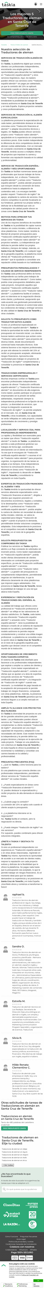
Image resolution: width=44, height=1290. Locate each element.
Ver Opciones (36, 1285)
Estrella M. (18, 1001)
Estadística (9, 1286)
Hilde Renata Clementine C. (21, 1066)
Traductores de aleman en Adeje (14, 1149)
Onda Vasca (32, 1224)
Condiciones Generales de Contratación (21, 1244)
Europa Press (32, 1205)
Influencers (23, 1250)
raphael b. (18, 894)
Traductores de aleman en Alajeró (15, 1155)
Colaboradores (11, 1250)
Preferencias (23, 1284)
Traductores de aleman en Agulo (14, 1152)
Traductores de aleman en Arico (14, 1160)
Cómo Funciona (11, 1237)
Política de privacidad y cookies (21, 1242)
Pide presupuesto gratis (22, 33)
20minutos (32, 1215)
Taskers (4, 45)
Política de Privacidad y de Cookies (23, 1276)
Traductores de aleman (19, 45)
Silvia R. (17, 1038)
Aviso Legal (21, 1239)
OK (38, 1280)
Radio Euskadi (11, 1215)
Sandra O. (18, 946)
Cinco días (11, 1205)
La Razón (11, 1224)
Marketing (23, 1286)
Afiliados (33, 1250)
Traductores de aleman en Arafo (14, 1158)
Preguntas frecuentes (28, 1237)
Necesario (8, 1284)
